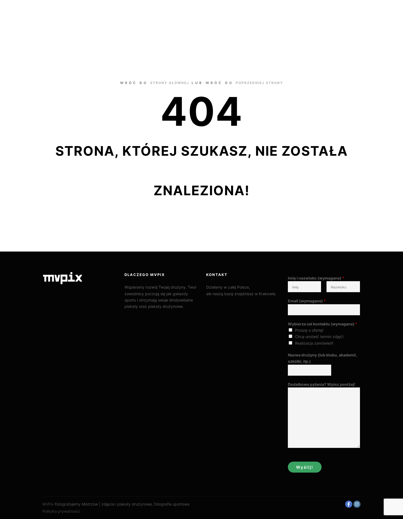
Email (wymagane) (307, 300)
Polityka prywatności (61, 511)
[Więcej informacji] (351, 11)
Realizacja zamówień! (314, 343)
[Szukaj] (342, 11)
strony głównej (169, 83)
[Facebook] (348, 504)
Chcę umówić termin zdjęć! (319, 336)
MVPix (48, 504)
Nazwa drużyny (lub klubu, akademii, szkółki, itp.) (322, 358)
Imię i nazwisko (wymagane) (316, 278)
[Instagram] (357, 504)
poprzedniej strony (259, 83)
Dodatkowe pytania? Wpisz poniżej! (321, 384)
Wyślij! (304, 467)
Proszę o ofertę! (309, 330)
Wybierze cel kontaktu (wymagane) (322, 324)
